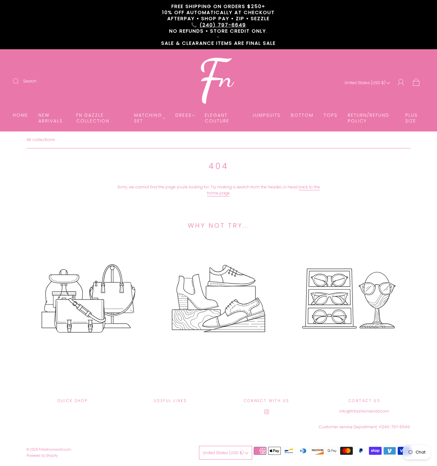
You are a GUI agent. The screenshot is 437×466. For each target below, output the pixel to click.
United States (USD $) (365, 82)
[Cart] (416, 82)
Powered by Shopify (42, 455)
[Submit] (20, 81)
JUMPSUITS (266, 115)
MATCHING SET (148, 118)
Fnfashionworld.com (55, 449)
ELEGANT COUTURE (217, 118)
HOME (20, 115)
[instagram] (266, 412)
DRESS (183, 115)
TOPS (331, 115)
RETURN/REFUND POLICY (368, 118)
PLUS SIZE (411, 118)
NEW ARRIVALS (50, 118)
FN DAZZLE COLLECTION (92, 118)
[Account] (401, 82)
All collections (41, 140)
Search (29, 81)
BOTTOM (302, 115)
